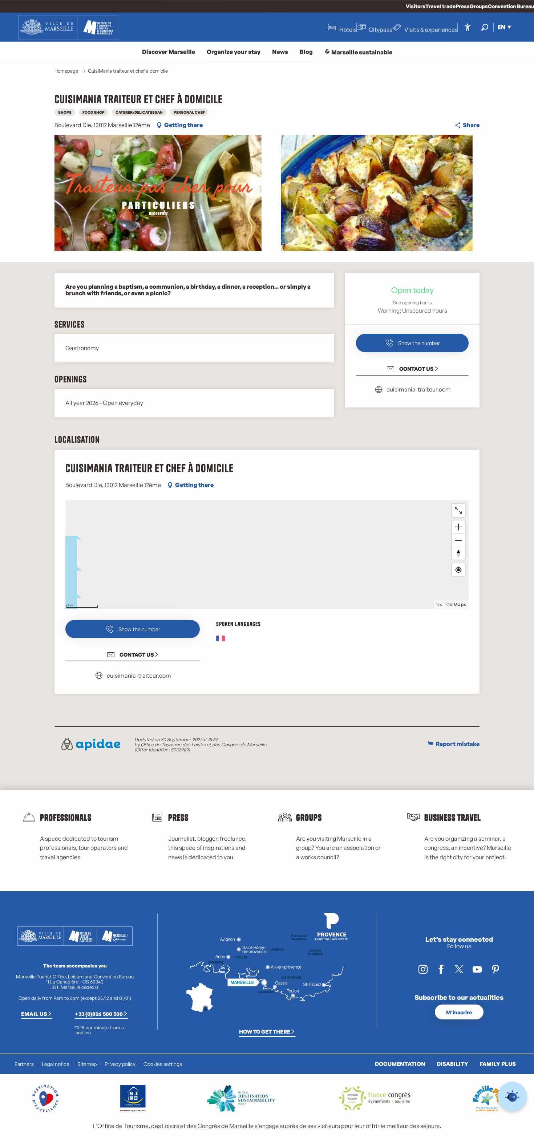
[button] (485, 27)
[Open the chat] (512, 1096)
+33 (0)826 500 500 (99, 1013)
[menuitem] (68, 27)
